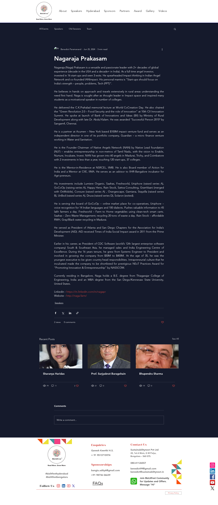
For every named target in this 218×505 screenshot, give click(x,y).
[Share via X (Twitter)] (62, 313)
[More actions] (162, 49)
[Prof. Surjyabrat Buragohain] (109, 356)
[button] (63, 11)
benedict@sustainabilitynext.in (147, 471)
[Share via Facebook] (55, 313)
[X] (212, 488)
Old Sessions (75, 28)
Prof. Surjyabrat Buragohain (108, 373)
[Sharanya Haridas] (60, 356)
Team (89, 28)
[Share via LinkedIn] (70, 313)
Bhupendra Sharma (151, 373)
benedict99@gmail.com (143, 468)
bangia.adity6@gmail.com (105, 470)
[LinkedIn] (212, 471)
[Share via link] (77, 313)
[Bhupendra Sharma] (157, 356)
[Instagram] (212, 465)
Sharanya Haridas (54, 373)
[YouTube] (212, 482)
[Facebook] (212, 476)
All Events (43, 28)
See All (175, 338)
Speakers (58, 28)
